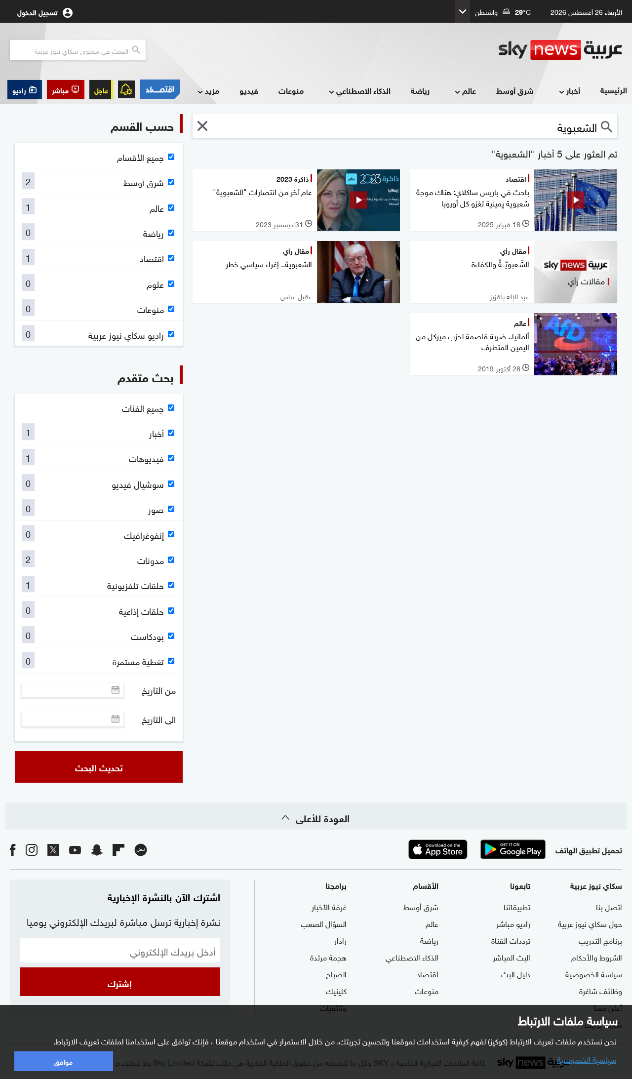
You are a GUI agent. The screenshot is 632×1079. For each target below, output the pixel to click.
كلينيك (336, 990)
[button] (65, 89)
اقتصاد (427, 973)
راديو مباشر (513, 923)
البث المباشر (511, 956)
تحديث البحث (99, 767)
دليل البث (515, 973)
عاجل (101, 89)
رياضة (420, 90)
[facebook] (13, 849)
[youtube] (75, 849)
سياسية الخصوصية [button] (586, 1059)
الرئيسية (613, 89)
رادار (340, 940)
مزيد (212, 90)
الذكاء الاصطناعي (363, 90)
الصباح (336, 973)
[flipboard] (118, 849)
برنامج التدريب (600, 940)
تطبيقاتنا (517, 906)
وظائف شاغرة (600, 990)
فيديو (248, 90)
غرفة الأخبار (329, 906)
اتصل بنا (609, 906)
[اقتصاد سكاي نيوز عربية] (160, 89)
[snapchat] (97, 849)
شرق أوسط (515, 90)
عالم (469, 90)
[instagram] (32, 849)
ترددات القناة (510, 940)
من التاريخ (159, 690)
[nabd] (140, 849)
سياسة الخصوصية (593, 973)
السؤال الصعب (324, 923)
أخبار (573, 90)
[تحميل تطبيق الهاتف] (475, 849)
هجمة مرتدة (328, 956)
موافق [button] (63, 1061)
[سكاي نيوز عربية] (560, 50)
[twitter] (53, 849)
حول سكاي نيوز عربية (590, 923)
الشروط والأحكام (596, 956)
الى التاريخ (159, 719)
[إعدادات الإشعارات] (126, 89)
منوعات (291, 90)
